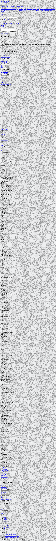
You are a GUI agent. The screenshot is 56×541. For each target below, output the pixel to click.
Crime (25, 9)
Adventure (6, 9)
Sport (39, 10)
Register (2, 25)
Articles (15, 23)
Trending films (6, 23)
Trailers (11, 23)
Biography (16, 9)
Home (2, 33)
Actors (19, 23)
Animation (11, 9)
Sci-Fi (33, 10)
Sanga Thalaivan (4, 129)
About (2, 31)
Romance (29, 10)
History (2, 10)
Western (2, 11)
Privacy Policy (7, 525)
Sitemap (5, 529)
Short (36, 10)
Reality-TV (24, 10)
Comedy (21, 9)
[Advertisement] (28, 96)
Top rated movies (19, 6)
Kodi (2, 145)
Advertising (6, 527)
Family (38, 9)
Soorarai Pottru (4, 140)
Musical (13, 10)
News (20, 10)
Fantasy (42, 9)
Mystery (17, 10)
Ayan (2, 156)
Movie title (3, 509)
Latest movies (11, 6)
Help (5, 528)
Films (5, 517)
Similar (17, 31)
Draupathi (3, 134)
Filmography (12, 31)
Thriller (48, 10)
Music (9, 10)
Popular (6, 31)
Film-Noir (46, 9)
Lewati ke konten (5, 1)
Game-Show (52, 9)
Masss (2, 151)
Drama (34, 9)
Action (2, 9)
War (51, 10)
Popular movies (4, 6)
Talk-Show (43, 10)
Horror (5, 10)
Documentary (30, 9)
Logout (2, 26)
